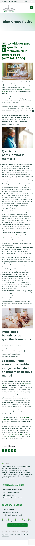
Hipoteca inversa (9, 495)
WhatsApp (15, 450)
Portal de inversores (10, 512)
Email (12, 450)
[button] (31, 7)
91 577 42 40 (14, 1)
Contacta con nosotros (17, 525)
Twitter (6, 450)
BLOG (25, 1)
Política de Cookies (16, 534)
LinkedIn (9, 450)
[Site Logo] (9, 8)
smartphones (17, 234)
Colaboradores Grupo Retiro (13, 515)
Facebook (3, 450)
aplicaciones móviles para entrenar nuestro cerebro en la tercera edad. (17, 238)
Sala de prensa (8, 509)
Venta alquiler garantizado (12, 498)
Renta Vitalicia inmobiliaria (12, 489)
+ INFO (5, 1)
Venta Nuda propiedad (11, 492)
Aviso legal (19, 533)
